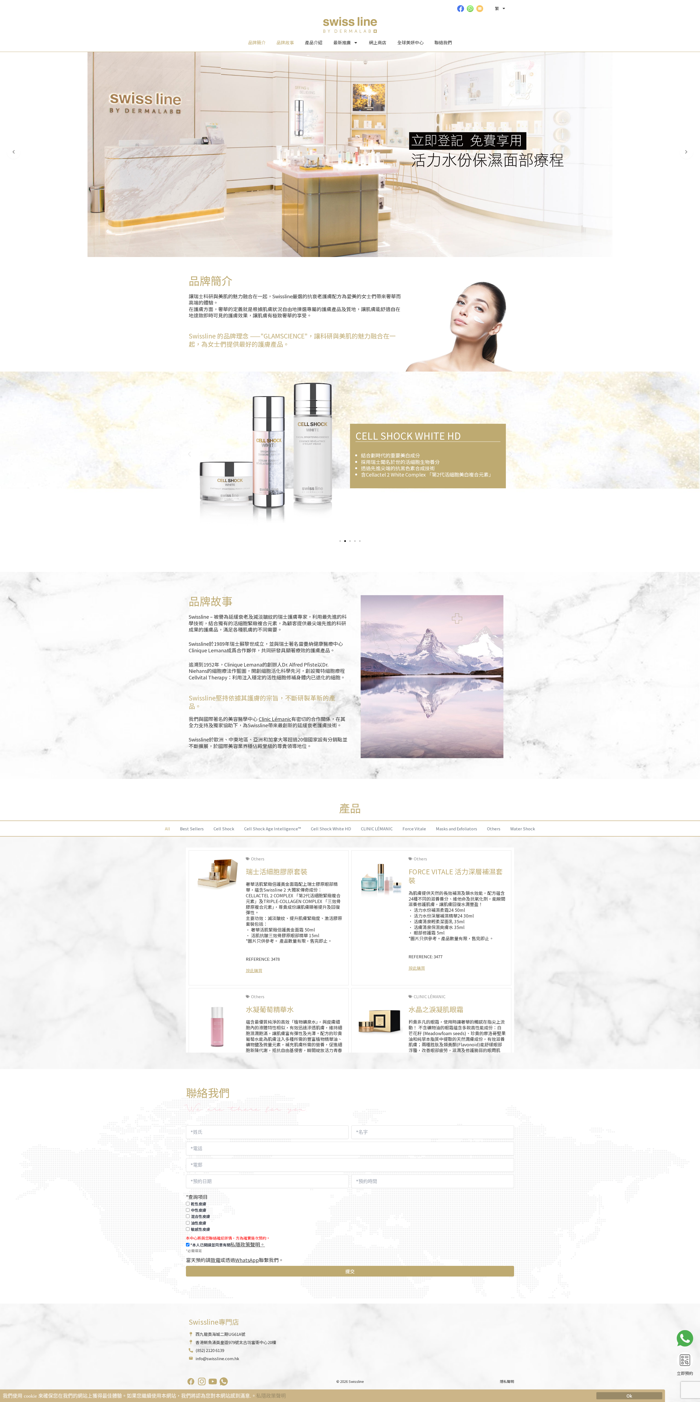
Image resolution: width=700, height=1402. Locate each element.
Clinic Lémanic (275, 718)
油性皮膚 (198, 1223)
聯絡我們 (443, 42)
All (167, 828)
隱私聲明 (507, 1381)
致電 (215, 1259)
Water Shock (522, 828)
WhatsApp (247, 1259)
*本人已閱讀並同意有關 (227, 1245)
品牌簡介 (257, 42)
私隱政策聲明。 (248, 1244)
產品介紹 (313, 42)
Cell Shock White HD (331, 828)
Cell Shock (224, 828)
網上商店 (377, 42)
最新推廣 (342, 42)
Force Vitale (414, 828)
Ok (629, 1395)
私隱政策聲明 (271, 1396)
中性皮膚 (198, 1210)
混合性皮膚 (200, 1216)
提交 (350, 1271)
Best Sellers (192, 828)
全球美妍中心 (410, 42)
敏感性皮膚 (200, 1229)
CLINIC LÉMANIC (377, 828)
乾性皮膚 (198, 1204)
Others (493, 828)
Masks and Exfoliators (456, 828)
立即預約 (685, 1373)
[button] (189, 454)
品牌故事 (285, 42)
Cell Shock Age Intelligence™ (272, 828)
